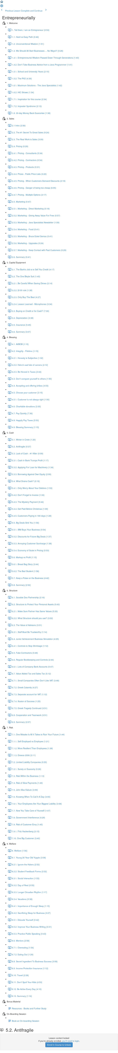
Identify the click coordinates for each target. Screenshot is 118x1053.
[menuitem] (1, 6)
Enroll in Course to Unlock (59, 1044)
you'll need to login (70, 1040)
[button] (1, 2)
